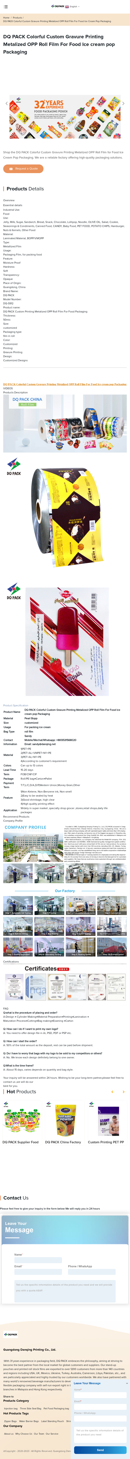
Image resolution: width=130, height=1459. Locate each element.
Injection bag (10, 1408)
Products (17, 18)
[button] (6, 103)
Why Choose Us (23, 1434)
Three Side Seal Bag (30, 1408)
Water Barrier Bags (29, 1421)
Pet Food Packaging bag (56, 1408)
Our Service (52, 1434)
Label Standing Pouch (52, 1421)
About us (9, 1434)
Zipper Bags (10, 1421)
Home (6, 18)
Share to (8, 1396)
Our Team (39, 1434)
